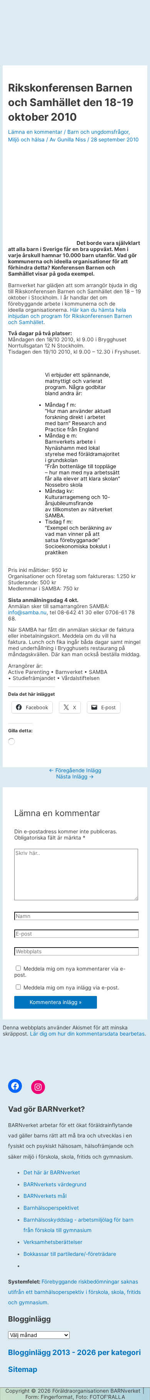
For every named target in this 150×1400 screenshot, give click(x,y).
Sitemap (22, 1369)
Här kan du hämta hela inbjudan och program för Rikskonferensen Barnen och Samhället (70, 316)
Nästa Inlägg (75, 776)
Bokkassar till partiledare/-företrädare (69, 1254)
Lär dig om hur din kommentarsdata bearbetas (87, 1034)
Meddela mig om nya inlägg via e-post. (71, 987)
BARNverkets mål (45, 1196)
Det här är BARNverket (51, 1172)
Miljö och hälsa (26, 139)
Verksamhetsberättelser (52, 1242)
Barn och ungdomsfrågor (97, 132)
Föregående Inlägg (75, 770)
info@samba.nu (27, 612)
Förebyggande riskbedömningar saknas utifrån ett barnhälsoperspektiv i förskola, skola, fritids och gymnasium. (74, 1292)
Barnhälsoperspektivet (51, 1208)
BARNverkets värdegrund (54, 1184)
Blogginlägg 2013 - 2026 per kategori (74, 1352)
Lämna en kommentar (35, 132)
